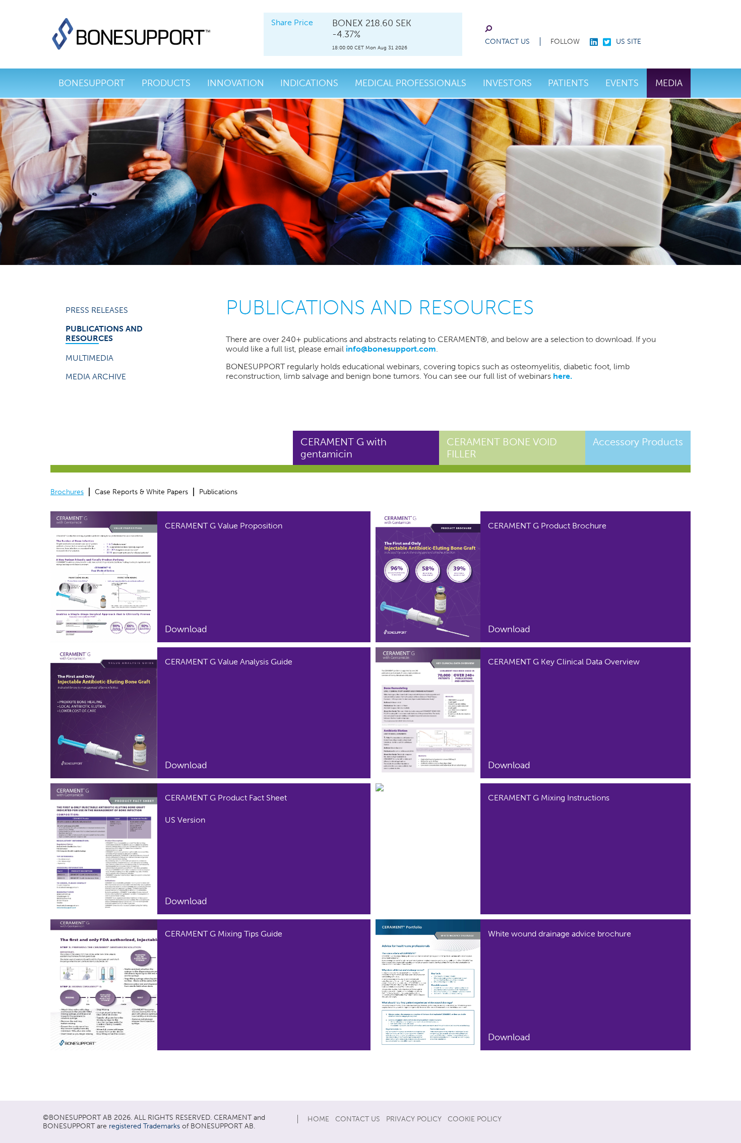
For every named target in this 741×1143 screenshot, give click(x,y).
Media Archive (96, 376)
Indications (309, 83)
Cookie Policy (475, 1119)
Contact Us (507, 41)
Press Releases (97, 310)
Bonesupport (91, 83)
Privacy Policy (414, 1119)
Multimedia (89, 358)
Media (669, 83)
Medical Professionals (410, 83)
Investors (507, 83)
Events (622, 83)
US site (628, 41)
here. (562, 376)
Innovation (235, 83)
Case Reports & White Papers (141, 492)
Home (318, 1119)
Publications (218, 492)
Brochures (67, 492)
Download (186, 629)
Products (166, 83)
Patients (568, 83)
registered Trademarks (144, 1126)
